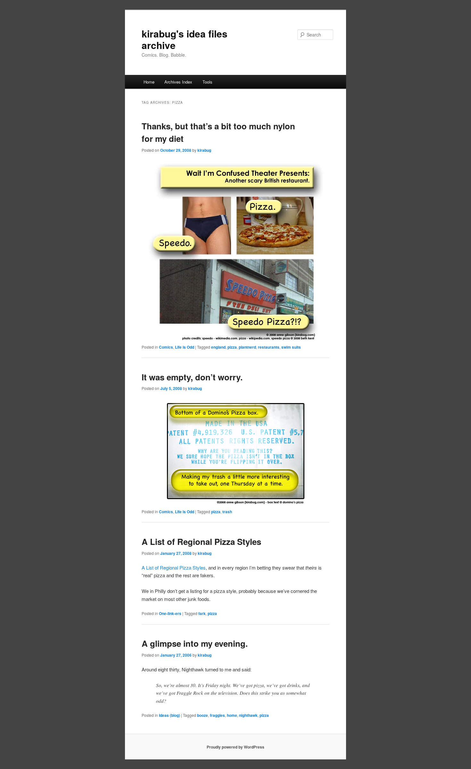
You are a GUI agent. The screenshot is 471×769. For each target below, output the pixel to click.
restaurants (268, 347)
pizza (232, 347)
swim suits (291, 347)
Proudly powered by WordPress (235, 747)
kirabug (204, 150)
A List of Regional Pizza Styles (201, 541)
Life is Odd (184, 347)
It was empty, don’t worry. (192, 377)
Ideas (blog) (169, 715)
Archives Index (178, 82)
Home (149, 82)
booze (202, 715)
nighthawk (248, 715)
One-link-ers (170, 613)
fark (202, 613)
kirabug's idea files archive (184, 39)
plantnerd (247, 347)
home (232, 715)
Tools (207, 82)
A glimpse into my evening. (195, 643)
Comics (166, 347)
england (218, 347)
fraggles (217, 715)
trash (227, 511)
